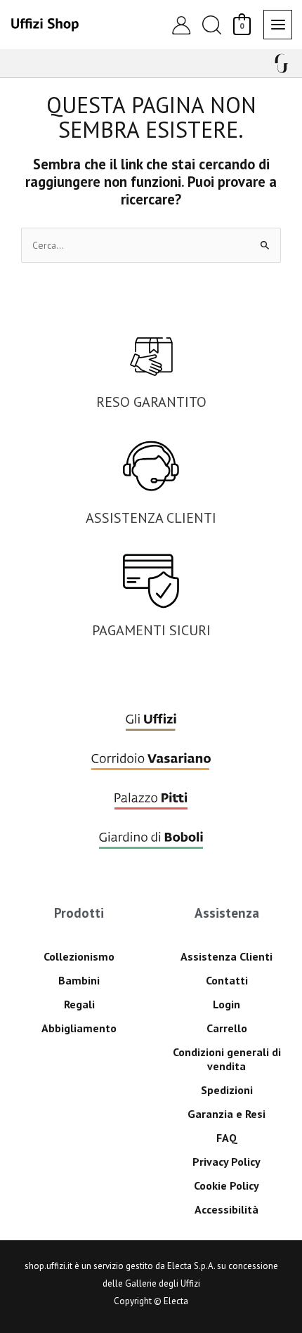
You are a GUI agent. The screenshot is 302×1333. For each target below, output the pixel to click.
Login (226, 1004)
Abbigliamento (79, 1028)
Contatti (227, 980)
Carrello (226, 1028)
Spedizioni (227, 1090)
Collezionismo (79, 956)
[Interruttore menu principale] (277, 24)
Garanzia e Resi (226, 1114)
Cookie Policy (226, 1185)
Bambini (79, 980)
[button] (211, 24)
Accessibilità (226, 1209)
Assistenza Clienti (226, 956)
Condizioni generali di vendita (227, 1059)
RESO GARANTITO (151, 402)
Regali (79, 1004)
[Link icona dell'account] (181, 24)
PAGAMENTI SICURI (151, 630)
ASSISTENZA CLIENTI (151, 518)
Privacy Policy (226, 1162)
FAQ (226, 1138)
